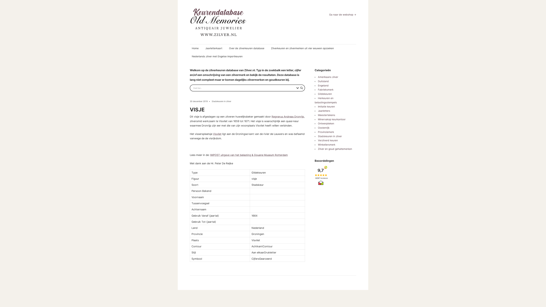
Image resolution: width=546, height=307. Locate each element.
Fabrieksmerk (325, 89)
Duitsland (323, 81)
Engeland (323, 85)
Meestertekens (326, 115)
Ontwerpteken (326, 123)
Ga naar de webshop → (342, 14)
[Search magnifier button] (302, 88)
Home (195, 48)
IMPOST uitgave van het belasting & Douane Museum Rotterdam (249, 155)
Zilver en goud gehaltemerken (335, 149)
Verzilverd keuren (328, 140)
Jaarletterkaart (213, 48)
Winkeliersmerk (326, 144)
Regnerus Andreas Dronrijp (288, 116)
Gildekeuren (325, 94)
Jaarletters (324, 110)
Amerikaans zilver (328, 77)
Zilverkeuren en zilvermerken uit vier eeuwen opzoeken (302, 48)
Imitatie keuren (326, 106)
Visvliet (217, 133)
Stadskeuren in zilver (221, 101)
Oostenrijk (323, 127)
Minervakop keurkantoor (332, 119)
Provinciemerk (326, 132)
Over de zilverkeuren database (246, 48)
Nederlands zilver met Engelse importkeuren (217, 56)
